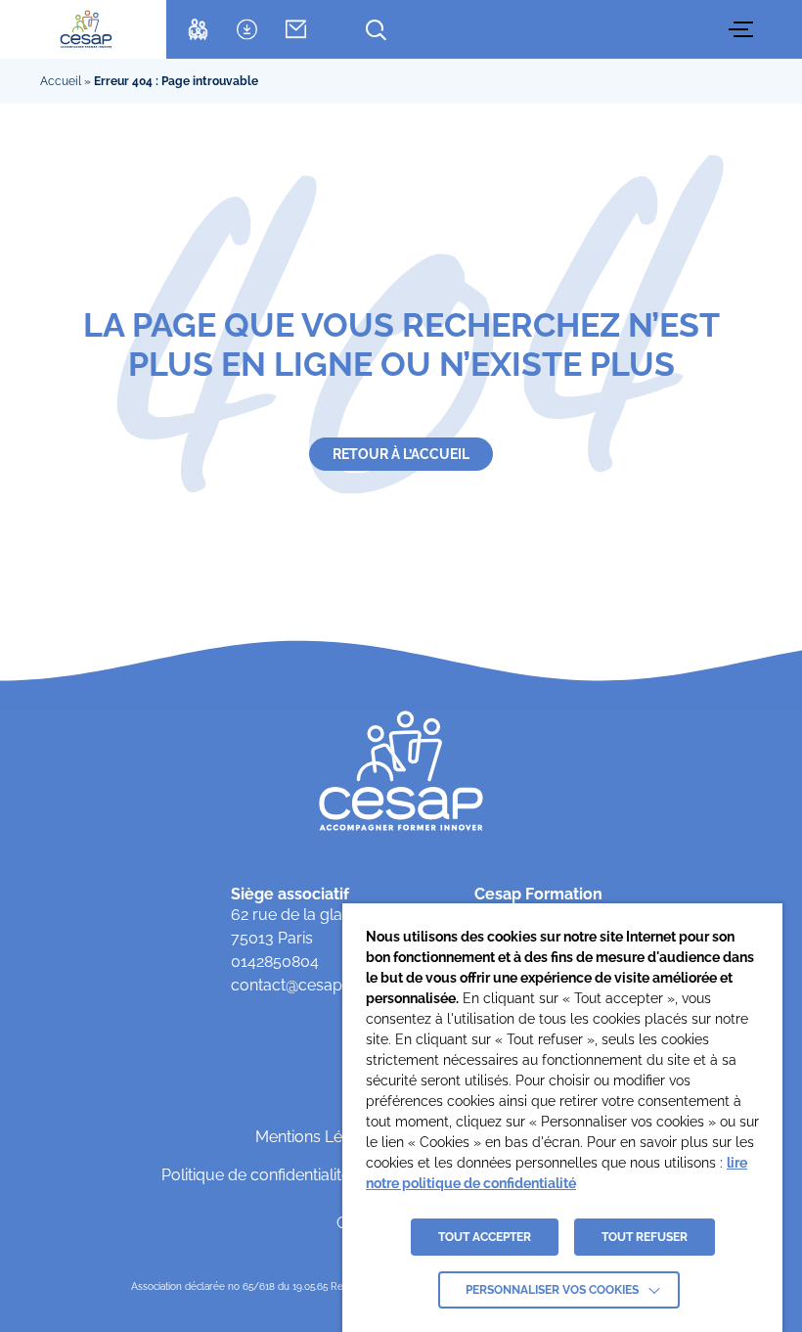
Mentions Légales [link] (318, 1136)
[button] (743, 29)
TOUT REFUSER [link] (645, 1237)
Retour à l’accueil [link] (401, 454)
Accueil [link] (60, 81)
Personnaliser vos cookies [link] (552, 1290)
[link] (86, 29)
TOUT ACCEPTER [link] (484, 1237)
